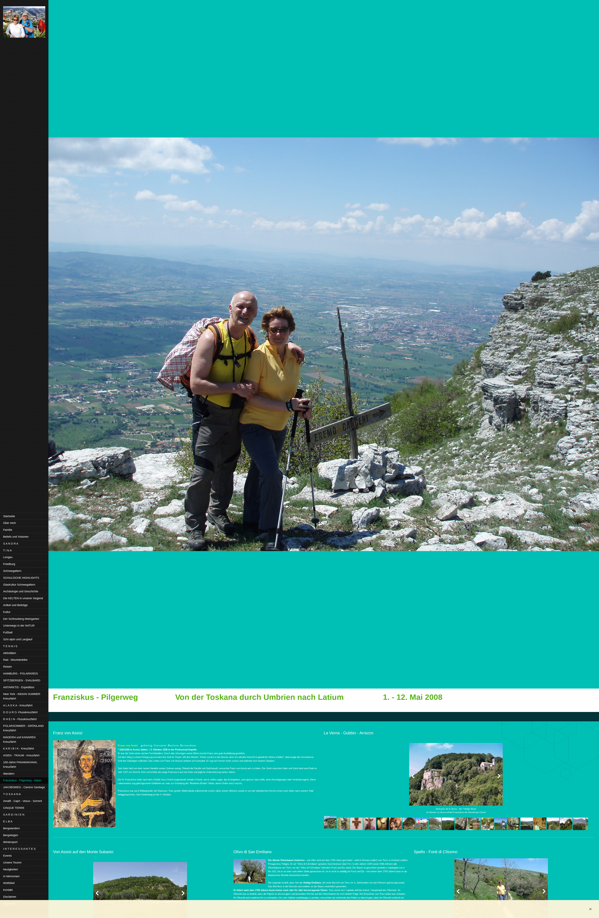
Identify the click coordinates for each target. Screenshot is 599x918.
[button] (456, 778)
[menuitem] (24, 516)
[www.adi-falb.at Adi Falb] (24, 23)
